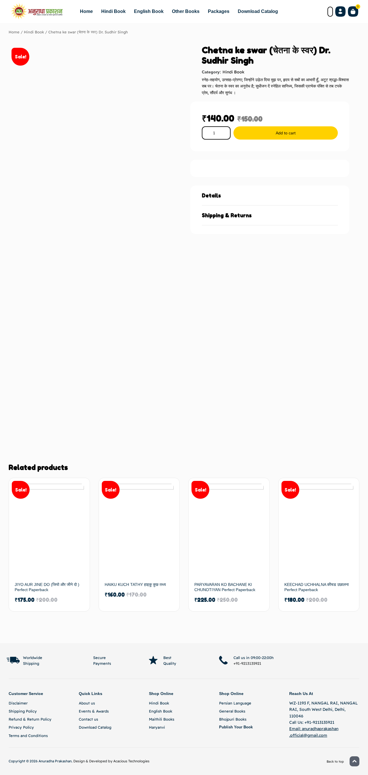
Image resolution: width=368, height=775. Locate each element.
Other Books (186, 11)
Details (211, 195)
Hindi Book (113, 11)
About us (87, 703)
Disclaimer (18, 703)
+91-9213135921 (247, 663)
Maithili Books (161, 719)
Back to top (335, 641)
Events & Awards (94, 711)
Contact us (88, 719)
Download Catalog (258, 11)
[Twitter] (338, 660)
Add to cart (286, 133)
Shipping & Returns (227, 215)
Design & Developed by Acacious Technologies (111, 761)
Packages (218, 11)
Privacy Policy (21, 727)
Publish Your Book (236, 727)
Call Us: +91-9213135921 (311, 722)
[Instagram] (324, 660)
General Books (232, 711)
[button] (270, 195)
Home (86, 11)
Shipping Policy (23, 711)
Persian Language (235, 703)
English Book (149, 11)
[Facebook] (310, 660)
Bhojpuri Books (232, 719)
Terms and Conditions (28, 735)
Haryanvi (157, 727)
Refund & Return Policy (30, 719)
